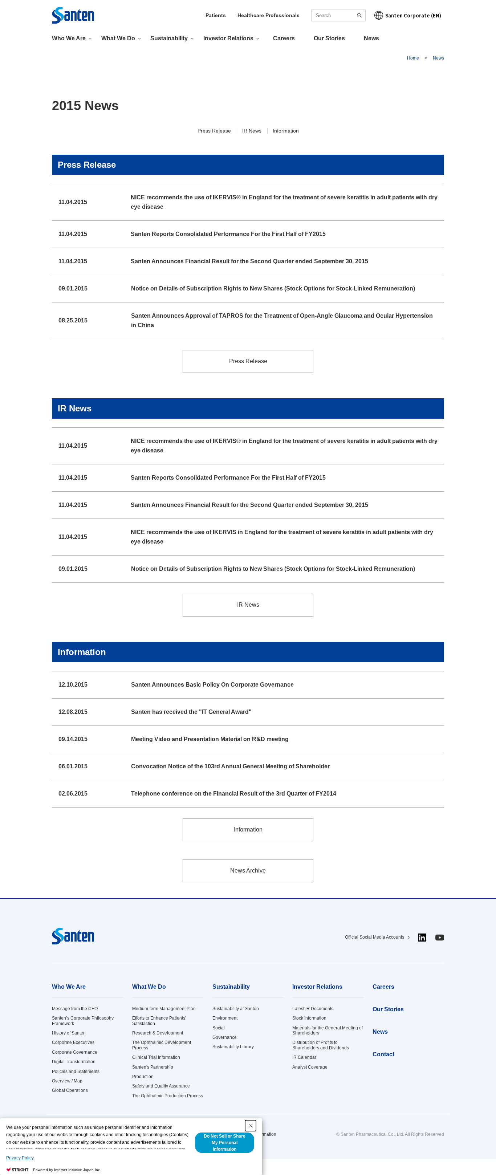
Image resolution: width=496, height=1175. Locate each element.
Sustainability (231, 987)
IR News (251, 131)
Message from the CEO (75, 1008)
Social (218, 1027)
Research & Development (157, 1033)
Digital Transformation (73, 1061)
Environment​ (224, 1018)
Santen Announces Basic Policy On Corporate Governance (212, 685)
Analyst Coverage (310, 1067)
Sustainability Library (233, 1046)
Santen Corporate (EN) (413, 15)
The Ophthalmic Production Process (167, 1095)
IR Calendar (304, 1057)
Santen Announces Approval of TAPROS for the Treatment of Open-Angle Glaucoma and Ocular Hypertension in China (282, 320)
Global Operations (70, 1090)
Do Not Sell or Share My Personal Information (224, 1143)
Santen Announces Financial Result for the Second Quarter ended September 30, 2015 (249, 261)
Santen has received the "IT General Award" (191, 712)
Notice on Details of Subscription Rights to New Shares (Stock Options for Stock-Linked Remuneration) (273, 288)
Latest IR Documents (312, 1008)
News (371, 38)
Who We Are (69, 987)
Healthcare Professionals (268, 15)
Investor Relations (317, 987)
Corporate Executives (73, 1042)
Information (286, 131)
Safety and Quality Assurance (161, 1086)
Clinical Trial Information (156, 1057)
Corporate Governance (74, 1052)
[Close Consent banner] (250, 1125)
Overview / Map (67, 1080)
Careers (284, 38)
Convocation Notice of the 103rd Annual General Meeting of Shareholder (230, 766)
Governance (224, 1037)
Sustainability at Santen (235, 1008)
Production (143, 1076)
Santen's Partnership (152, 1067)
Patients (216, 15)
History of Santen (69, 1033)
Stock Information (309, 1018)
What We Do (149, 987)
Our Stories (329, 38)
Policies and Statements (75, 1071)
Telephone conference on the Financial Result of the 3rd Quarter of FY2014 (233, 793)
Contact (383, 1054)
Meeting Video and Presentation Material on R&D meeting (210, 739)
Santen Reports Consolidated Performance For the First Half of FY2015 (228, 234)
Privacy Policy (20, 1157)
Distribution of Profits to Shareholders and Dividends (320, 1045)
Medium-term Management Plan (164, 1008)
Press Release (214, 131)
